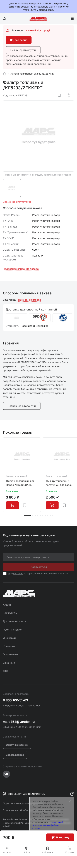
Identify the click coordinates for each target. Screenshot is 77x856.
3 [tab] (35, 515)
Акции (7, 604)
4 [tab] (37, 515)
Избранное (47, 852)
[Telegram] (49, 100)
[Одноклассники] (61, 100)
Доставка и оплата (14, 621)
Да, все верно (18, 39)
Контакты (9, 646)
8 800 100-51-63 (15, 700)
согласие (18, 573)
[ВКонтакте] (55, 100)
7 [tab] (45, 515)
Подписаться (38, 566)
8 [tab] (47, 515)
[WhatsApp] (66, 100)
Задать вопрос (15, 754)
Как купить (10, 612)
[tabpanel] (22, 474)
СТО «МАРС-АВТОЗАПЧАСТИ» (26, 793)
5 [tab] (40, 515)
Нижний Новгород (29, 299)
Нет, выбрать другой (23, 49)
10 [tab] (52, 515)
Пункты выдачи (12, 629)
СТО (5, 670)
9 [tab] (50, 515)
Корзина (69, 852)
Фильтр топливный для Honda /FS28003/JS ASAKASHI (20, 483)
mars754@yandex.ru (19, 722)
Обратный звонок (17, 744)
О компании (10, 654)
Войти (26, 852)
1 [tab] (27, 515)
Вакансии (9, 662)
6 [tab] (42, 515)
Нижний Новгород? (38, 30)
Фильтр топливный (16, 476)
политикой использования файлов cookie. (47, 825)
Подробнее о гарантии (22, 405)
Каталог (7, 852)
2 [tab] (32, 515)
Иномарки (9, 637)
